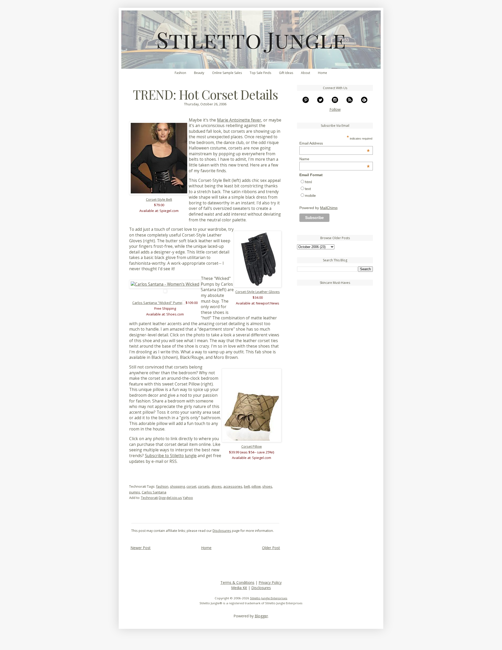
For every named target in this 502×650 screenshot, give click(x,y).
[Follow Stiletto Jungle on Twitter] (320, 101)
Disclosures (222, 530)
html (308, 182)
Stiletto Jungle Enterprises (268, 598)
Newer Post (140, 547)
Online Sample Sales (227, 73)
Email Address (334, 143)
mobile (310, 195)
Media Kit (239, 587)
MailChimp (329, 208)
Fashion (180, 73)
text (308, 189)
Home (322, 73)
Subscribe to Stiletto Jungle (171, 455)
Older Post (271, 547)
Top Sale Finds (260, 73)
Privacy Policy (270, 582)
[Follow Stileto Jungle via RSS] (349, 101)
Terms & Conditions (237, 582)
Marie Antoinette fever (239, 120)
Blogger (261, 615)
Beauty (199, 73)
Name (334, 159)
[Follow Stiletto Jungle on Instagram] (335, 101)
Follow (335, 109)
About (305, 73)
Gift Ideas (286, 73)
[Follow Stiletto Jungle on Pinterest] (306, 101)
